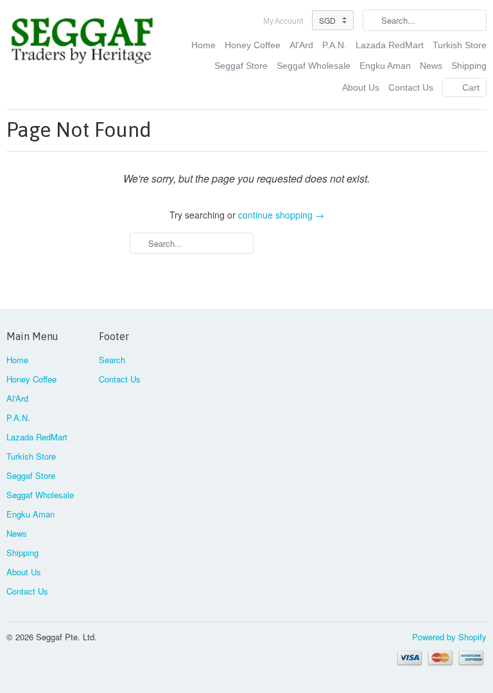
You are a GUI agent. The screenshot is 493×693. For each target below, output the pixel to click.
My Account (283, 21)
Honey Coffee (253, 45)
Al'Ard (301, 45)
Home (203, 45)
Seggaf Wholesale (313, 65)
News (431, 65)
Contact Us (410, 87)
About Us (360, 87)
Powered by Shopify (449, 637)
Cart (471, 87)
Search (112, 360)
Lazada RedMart (390, 45)
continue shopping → (281, 214)
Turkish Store (460, 45)
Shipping (469, 65)
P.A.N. (334, 45)
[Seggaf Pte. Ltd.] (82, 42)
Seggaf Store (241, 65)
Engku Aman (385, 65)
